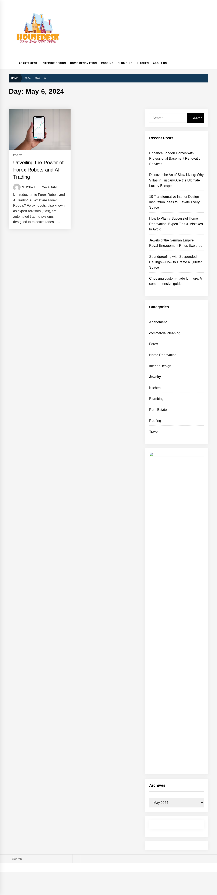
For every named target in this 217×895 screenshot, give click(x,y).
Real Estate (158, 409)
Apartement (28, 63)
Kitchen (143, 63)
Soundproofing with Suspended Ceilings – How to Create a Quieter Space (175, 262)
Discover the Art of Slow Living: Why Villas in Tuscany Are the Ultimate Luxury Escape (176, 180)
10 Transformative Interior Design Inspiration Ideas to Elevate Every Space (174, 202)
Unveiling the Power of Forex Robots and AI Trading (38, 170)
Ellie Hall (29, 187)
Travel (154, 431)
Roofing (107, 63)
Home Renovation (83, 63)
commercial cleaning (164, 333)
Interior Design (54, 63)
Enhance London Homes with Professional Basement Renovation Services (176, 158)
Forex (17, 155)
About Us (160, 63)
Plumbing (125, 63)
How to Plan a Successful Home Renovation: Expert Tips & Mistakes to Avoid (176, 224)
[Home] (13, 63)
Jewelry (155, 377)
